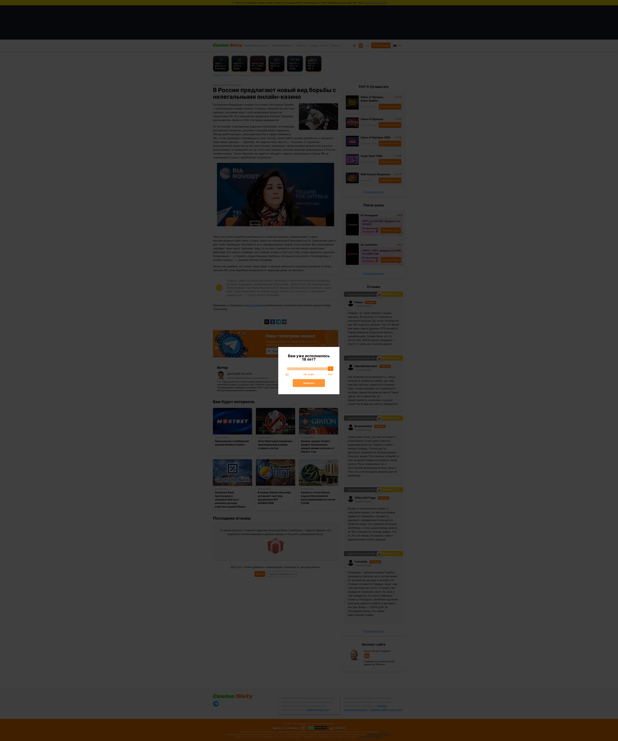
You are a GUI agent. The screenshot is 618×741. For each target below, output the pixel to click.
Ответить (308, 383)
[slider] (330, 368)
